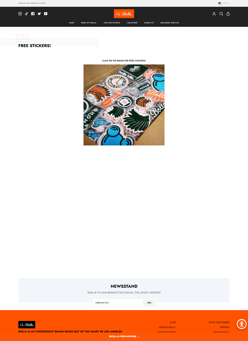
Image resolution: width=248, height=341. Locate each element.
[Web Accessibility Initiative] (241, 324)
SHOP (173, 322)
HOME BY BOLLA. (167, 327)
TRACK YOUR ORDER (219, 322)
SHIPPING (225, 327)
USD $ (225, 3)
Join (149, 303)
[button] (124, 337)
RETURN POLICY (221, 332)
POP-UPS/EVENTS (167, 332)
